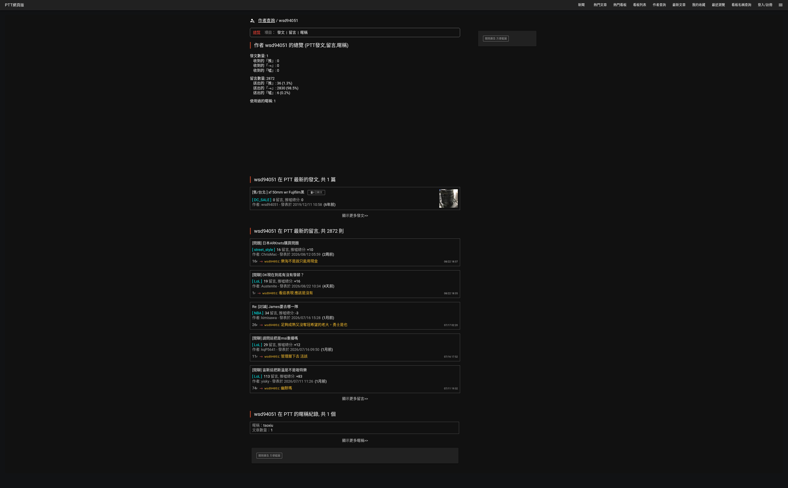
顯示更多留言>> (355, 399)
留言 (292, 32)
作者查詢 (266, 20)
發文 (281, 32)
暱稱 (304, 32)
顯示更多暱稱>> (355, 440)
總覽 (256, 32)
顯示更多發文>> (355, 215)
